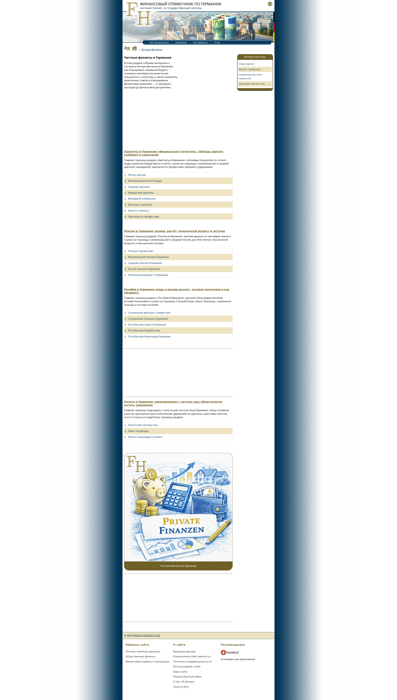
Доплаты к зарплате (140, 204)
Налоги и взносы (138, 210)
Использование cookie (187, 666)
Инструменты (200, 42)
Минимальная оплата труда (145, 180)
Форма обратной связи (187, 676)
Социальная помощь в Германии (148, 318)
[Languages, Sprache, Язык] (127, 48)
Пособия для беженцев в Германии (149, 336)
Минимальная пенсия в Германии (148, 257)
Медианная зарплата (141, 192)
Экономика (181, 42)
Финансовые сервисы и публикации (147, 661)
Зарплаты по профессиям (143, 216)
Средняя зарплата (139, 186)
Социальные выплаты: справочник (149, 312)
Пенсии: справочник (140, 251)
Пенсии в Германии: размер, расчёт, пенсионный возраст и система (174, 231)
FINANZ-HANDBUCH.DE (146, 635)
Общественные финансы (141, 656)
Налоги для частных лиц (142, 425)
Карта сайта (180, 671)
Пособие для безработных (144, 330)
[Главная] (134, 48)
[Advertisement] (205, 88)
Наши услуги (181, 686)
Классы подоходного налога (145, 437)
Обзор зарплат (137, 175)
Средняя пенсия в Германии (145, 263)
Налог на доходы (138, 431)
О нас (217, 42)
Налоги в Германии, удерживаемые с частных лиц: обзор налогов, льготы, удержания (173, 403)
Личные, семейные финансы (143, 651)
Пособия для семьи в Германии (147, 324)
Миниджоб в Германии (142, 198)
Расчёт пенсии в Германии (144, 269)
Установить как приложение (238, 659)
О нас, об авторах (183, 681)
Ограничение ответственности (191, 656)
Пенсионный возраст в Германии (148, 275)
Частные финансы (159, 42)
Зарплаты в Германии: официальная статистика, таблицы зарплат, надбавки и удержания (174, 153)
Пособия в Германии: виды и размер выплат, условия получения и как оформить (176, 290)
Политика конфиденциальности (192, 661)
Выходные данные (184, 651)
